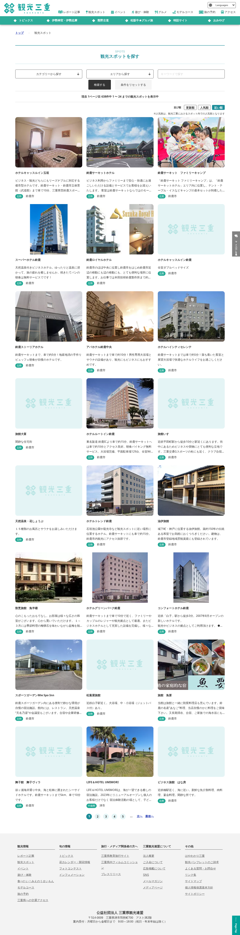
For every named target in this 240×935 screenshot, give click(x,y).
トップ (19, 33)
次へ (139, 816)
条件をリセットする (133, 85)
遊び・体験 (24, 874)
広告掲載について (154, 868)
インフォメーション (72, 874)
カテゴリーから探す (48, 74)
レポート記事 (25, 855)
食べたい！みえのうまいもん (35, 881)
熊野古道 (103, 20)
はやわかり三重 (195, 855)
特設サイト (180, 20)
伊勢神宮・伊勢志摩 (64, 20)
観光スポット (25, 862)
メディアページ (153, 887)
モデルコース (25, 887)
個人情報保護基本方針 (199, 887)
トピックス (26, 20)
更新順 (190, 108)
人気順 (204, 108)
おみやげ (219, 20)
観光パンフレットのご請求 (202, 862)
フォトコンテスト (70, 868)
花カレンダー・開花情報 (74, 862)
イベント (23, 868)
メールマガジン (153, 881)
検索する (99, 85)
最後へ (149, 816)
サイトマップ (193, 881)
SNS (146, 874)
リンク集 (190, 874)
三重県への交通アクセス (32, 900)
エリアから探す (120, 74)
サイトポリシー (195, 893)
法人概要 (148, 855)
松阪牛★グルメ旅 (142, 20)
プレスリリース (111, 874)
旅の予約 (23, 893)
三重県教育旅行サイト (115, 855)
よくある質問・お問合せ (200, 868)
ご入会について (153, 862)
